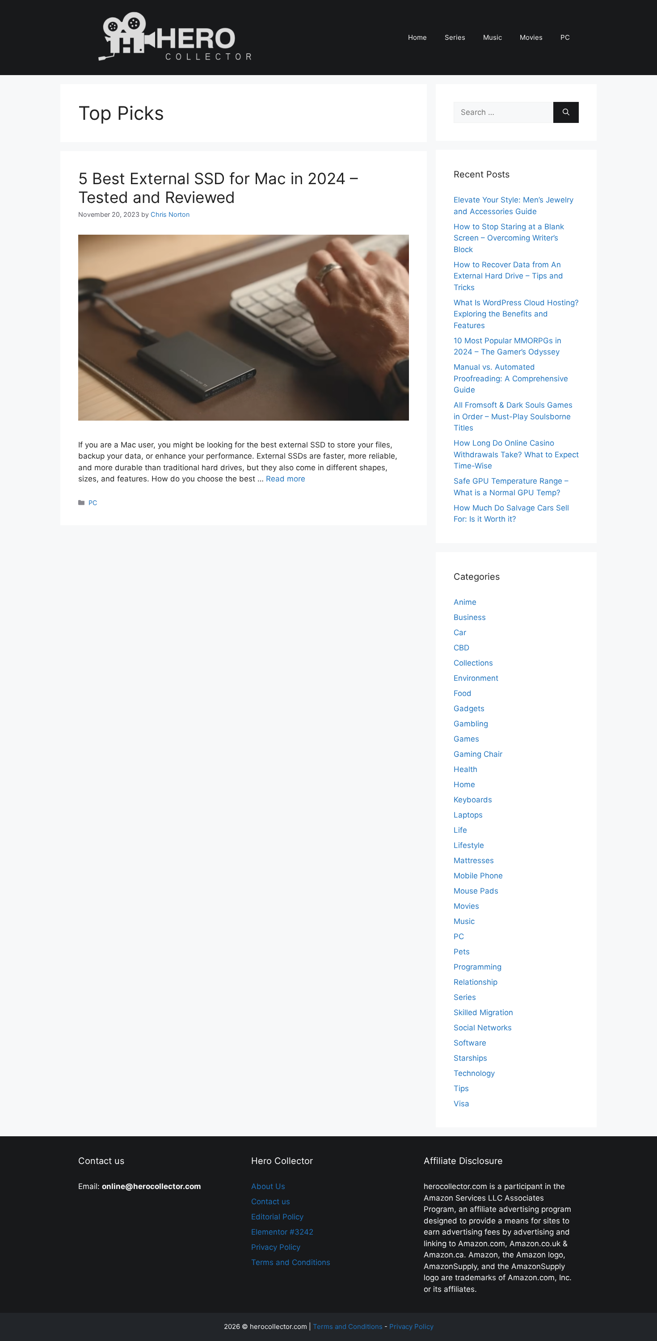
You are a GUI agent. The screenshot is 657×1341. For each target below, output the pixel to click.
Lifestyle (469, 845)
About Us (268, 1186)
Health (465, 769)
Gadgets (469, 708)
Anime (465, 602)
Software (470, 1042)
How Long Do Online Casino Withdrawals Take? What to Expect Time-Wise (516, 454)
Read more (285, 478)
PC (565, 37)
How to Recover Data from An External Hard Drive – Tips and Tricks (508, 276)
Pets (462, 951)
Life (460, 830)
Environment (476, 678)
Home (417, 37)
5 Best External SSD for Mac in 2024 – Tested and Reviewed (218, 188)
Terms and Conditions (290, 1262)
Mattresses (474, 860)
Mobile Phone (478, 875)
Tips (461, 1088)
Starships (470, 1058)
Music (492, 37)
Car (460, 632)
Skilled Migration (483, 1012)
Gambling (471, 723)
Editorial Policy (277, 1216)
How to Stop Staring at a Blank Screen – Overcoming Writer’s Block (509, 238)
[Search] (566, 112)
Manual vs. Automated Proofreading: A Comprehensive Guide (511, 378)
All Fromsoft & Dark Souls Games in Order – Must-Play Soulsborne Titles (513, 416)
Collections (473, 662)
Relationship (475, 982)
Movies (531, 37)
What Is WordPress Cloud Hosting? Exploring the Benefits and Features (516, 314)
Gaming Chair (478, 754)
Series (455, 37)
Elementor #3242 (282, 1231)
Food (463, 693)
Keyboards (473, 799)
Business (470, 617)
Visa (461, 1103)
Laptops (468, 814)
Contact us (270, 1201)
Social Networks (483, 1027)
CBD (461, 647)
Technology (474, 1073)
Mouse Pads (476, 890)
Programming (477, 966)
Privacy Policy (275, 1247)
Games (466, 738)
